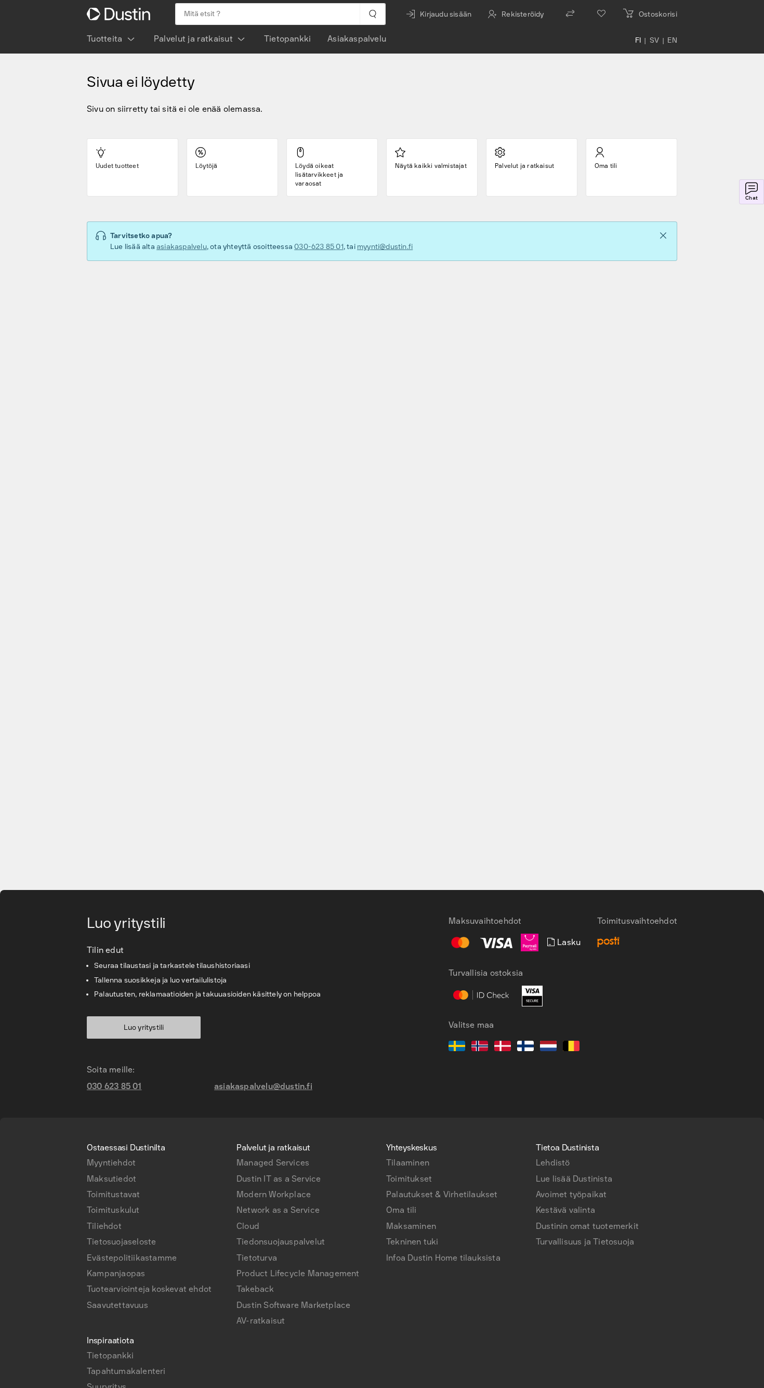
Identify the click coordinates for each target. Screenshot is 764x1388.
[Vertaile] (570, 14)
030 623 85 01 (114, 1086)
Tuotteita (105, 39)
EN (672, 41)
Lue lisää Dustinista (574, 1179)
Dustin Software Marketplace (293, 1305)
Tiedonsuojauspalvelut (280, 1242)
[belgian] (571, 1047)
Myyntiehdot (111, 1163)
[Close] (663, 235)
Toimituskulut (113, 1210)
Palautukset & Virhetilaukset (442, 1194)
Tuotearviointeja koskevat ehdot (149, 1289)
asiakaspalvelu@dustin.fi (263, 1086)
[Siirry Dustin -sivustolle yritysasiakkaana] (120, 14)
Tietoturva (256, 1258)
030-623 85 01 (319, 246)
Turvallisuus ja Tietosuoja (585, 1242)
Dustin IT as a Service (278, 1179)
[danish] (502, 1047)
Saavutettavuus (117, 1305)
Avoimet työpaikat (571, 1194)
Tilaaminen (407, 1163)
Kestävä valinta (565, 1210)
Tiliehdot (104, 1226)
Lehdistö (553, 1163)
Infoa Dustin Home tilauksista (443, 1258)
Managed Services (272, 1163)
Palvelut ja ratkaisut (193, 39)
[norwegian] (479, 1047)
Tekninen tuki (412, 1242)
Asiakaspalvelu (356, 39)
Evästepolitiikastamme (132, 1258)
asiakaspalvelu (181, 246)
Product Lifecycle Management (298, 1273)
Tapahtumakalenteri (126, 1371)
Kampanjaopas (116, 1273)
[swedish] (457, 1047)
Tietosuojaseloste (121, 1242)
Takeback (255, 1289)
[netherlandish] (548, 1047)
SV (655, 41)
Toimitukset (409, 1179)
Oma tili (401, 1210)
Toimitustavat (113, 1194)
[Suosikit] (601, 14)
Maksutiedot (111, 1179)
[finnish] (525, 1047)
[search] (372, 14)
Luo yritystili (144, 1027)
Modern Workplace (273, 1194)
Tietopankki (287, 39)
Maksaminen (411, 1226)
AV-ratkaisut (260, 1321)
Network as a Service (278, 1210)
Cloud (247, 1226)
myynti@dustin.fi (385, 246)
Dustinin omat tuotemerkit (587, 1226)
